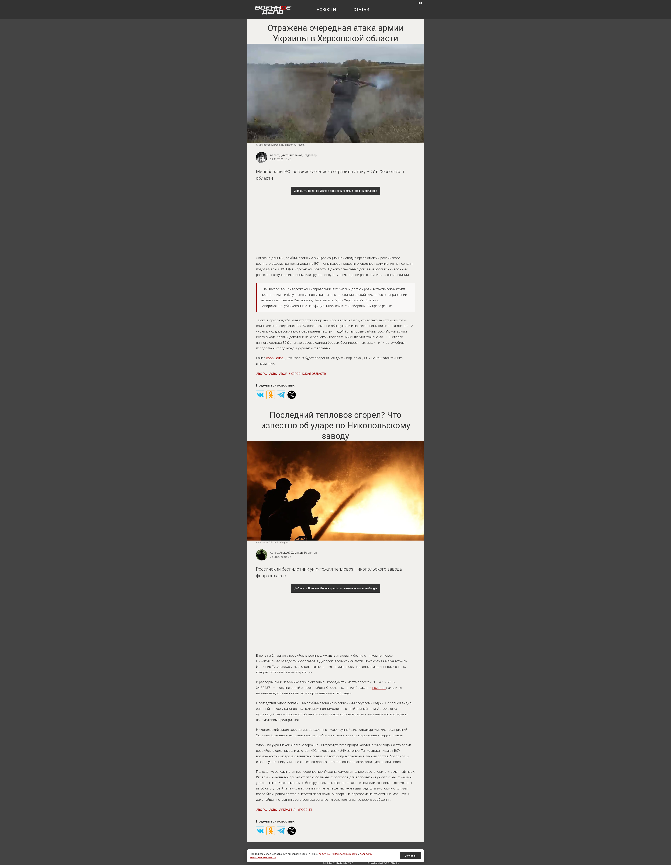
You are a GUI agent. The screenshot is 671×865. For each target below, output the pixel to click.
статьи (361, 9)
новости (326, 9)
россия (305, 810)
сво (274, 374)
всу (284, 374)
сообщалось (275, 358)
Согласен (410, 855)
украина (288, 810)
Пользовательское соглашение (383, 863)
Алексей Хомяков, (298, 552)
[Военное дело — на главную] (273, 9)
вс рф (262, 374)
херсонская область (308, 374)
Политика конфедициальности (337, 863)
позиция (379, 688)
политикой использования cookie (338, 854)
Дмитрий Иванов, (298, 155)
